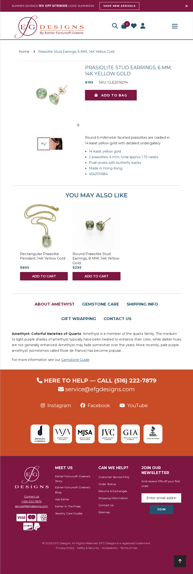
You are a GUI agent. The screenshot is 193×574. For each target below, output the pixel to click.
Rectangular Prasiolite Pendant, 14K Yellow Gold (42, 256)
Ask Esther (62, 499)
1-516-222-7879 (31, 501)
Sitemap (104, 512)
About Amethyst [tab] (55, 304)
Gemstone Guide (75, 360)
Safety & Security (88, 548)
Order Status (107, 484)
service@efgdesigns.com (100, 389)
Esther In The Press (67, 506)
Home (24, 52)
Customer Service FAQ (113, 477)
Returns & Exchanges (112, 491)
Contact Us (31, 496)
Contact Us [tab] (117, 318)
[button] (115, 26)
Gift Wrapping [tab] (78, 318)
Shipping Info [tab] (142, 304)
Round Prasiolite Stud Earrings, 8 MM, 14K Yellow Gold (95, 258)
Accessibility (110, 548)
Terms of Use (128, 548)
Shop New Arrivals (119, 6)
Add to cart (44, 276)
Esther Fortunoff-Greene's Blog (72, 490)
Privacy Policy (65, 548)
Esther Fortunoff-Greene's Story (72, 479)
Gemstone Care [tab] (100, 304)
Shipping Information (113, 498)
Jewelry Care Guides (68, 513)
